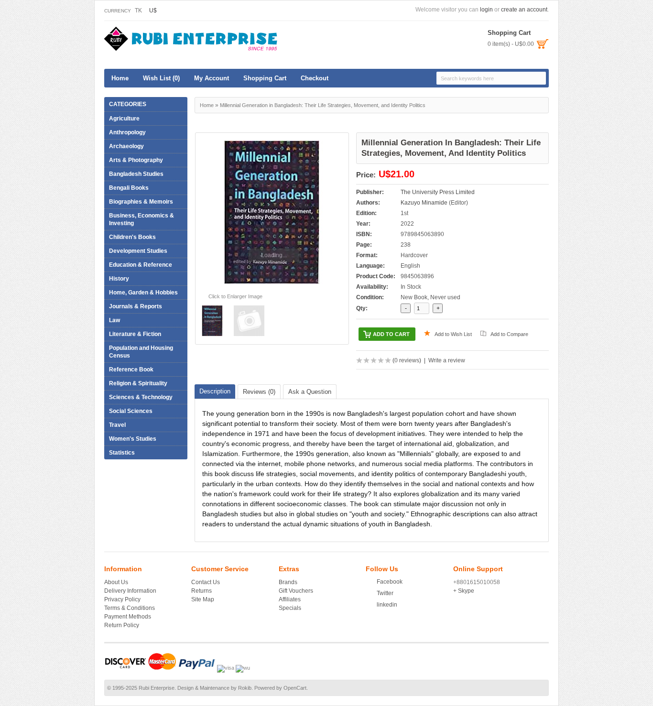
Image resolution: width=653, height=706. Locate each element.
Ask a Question (309, 391)
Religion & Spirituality (135, 383)
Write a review (446, 360)
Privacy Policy (122, 599)
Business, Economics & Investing (139, 219)
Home (120, 78)
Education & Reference (138, 264)
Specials (290, 608)
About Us (116, 582)
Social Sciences (128, 411)
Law (112, 320)
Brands (288, 582)
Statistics (122, 452)
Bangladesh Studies (136, 174)
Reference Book (128, 369)
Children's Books (132, 237)
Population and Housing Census (141, 352)
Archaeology (126, 146)
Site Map (202, 599)
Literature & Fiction (132, 334)
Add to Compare (509, 334)
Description (214, 391)
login (486, 9)
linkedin (387, 604)
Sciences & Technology (138, 397)
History (116, 278)
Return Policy (121, 625)
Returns (201, 590)
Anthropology (127, 132)
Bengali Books (129, 188)
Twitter (385, 593)
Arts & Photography (133, 160)
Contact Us (205, 582)
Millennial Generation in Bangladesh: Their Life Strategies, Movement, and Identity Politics (322, 105)
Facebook (390, 581)
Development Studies (138, 251)
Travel (115, 425)
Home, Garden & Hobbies (141, 292)
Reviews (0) (259, 391)
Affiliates (290, 599)
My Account (211, 78)
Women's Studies (132, 438)
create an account (524, 9)
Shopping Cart (264, 78)
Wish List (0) (161, 78)
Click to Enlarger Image (235, 296)
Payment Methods (127, 616)
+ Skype (463, 590)
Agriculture (122, 118)
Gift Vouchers (296, 590)
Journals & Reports (135, 306)
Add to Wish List (453, 334)
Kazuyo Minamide (424, 202)
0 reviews (406, 360)
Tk (138, 10)
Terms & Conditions (129, 608)
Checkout (314, 78)
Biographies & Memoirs (138, 201)
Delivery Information (130, 590)
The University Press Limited (438, 192)
